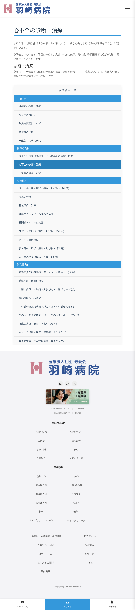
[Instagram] (60, 383)
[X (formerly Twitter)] (74, 383)
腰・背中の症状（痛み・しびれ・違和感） (42, 248)
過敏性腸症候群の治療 (31, 280)
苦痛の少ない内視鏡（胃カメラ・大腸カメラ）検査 (47, 272)
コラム (89, 562)
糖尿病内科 (41, 485)
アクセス (76, 449)
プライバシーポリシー (60, 408)
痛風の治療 (25, 196)
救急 (41, 511)
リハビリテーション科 (41, 520)
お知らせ (89, 553)
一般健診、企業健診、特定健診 (46, 536)
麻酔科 (76, 511)
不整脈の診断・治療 (30, 172)
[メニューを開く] (127, 9)
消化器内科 (76, 485)
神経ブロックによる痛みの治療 (36, 214)
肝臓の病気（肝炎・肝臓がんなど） (38, 323)
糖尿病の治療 (26, 132)
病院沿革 (76, 440)
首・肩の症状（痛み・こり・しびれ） (40, 257)
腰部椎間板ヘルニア (30, 298)
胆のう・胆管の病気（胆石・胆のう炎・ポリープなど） (49, 315)
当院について (76, 431)
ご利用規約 (80, 408)
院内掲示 (45, 571)
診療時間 (41, 449)
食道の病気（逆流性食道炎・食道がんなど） (43, 340)
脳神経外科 (41, 502)
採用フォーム (45, 553)
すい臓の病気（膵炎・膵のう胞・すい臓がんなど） (47, 306)
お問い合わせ (76, 458)
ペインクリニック (76, 520)
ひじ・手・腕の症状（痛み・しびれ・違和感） (44, 188)
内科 (76, 476)
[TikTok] (67, 383)
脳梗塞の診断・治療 (30, 106)
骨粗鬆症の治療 (27, 205)
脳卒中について (27, 114)
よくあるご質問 (46, 562)
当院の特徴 (41, 431)
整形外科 (41, 476)
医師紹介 (41, 458)
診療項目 (58, 467)
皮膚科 (76, 502)
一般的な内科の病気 (30, 140)
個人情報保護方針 (62, 412)
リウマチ (76, 494)
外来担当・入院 (46, 545)
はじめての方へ (90, 536)
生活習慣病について (30, 123)
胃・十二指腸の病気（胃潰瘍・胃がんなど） (43, 332)
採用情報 (89, 545)
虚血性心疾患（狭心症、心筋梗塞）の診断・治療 (46, 155)
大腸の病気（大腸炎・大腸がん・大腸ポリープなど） (48, 289)
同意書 (78, 412)
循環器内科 (41, 494)
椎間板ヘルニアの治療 (31, 222)
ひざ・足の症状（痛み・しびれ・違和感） (42, 231)
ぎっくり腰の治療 (28, 239)
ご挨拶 (41, 440)
